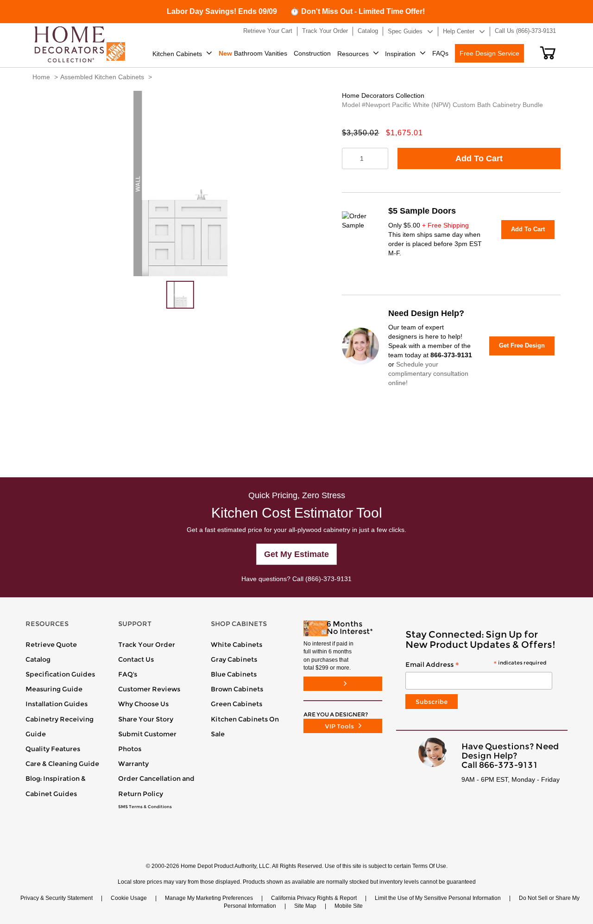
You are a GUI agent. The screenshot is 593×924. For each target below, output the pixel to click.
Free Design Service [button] (489, 53)
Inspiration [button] (400, 53)
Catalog (37, 659)
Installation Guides (56, 704)
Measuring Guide (53, 689)
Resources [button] (353, 53)
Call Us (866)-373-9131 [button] (525, 30)
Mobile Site (348, 906)
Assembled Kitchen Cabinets (102, 77)
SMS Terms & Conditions (145, 806)
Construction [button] (312, 53)
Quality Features (52, 749)
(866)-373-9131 (328, 578)
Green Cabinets (236, 704)
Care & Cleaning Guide (62, 763)
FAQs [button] (440, 53)
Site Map (305, 906)
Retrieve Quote (51, 644)
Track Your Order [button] (325, 30)
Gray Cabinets (234, 659)
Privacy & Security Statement (56, 898)
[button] (548, 53)
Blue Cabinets (234, 674)
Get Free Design (522, 345)
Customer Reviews (149, 689)
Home (41, 77)
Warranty (133, 763)
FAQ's (127, 674)
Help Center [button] (458, 31)
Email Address (475, 665)
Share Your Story (145, 719)
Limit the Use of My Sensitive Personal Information (438, 898)
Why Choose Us (143, 704)
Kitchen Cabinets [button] (177, 53)
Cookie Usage (129, 898)
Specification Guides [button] (60, 674)
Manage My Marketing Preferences (209, 898)
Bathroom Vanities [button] (253, 53)
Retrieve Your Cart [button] (267, 30)
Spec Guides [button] (405, 31)
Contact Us (136, 659)
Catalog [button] (368, 30)
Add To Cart (479, 158)
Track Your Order (146, 644)
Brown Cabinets (237, 689)
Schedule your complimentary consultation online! (428, 373)
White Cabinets (236, 644)
